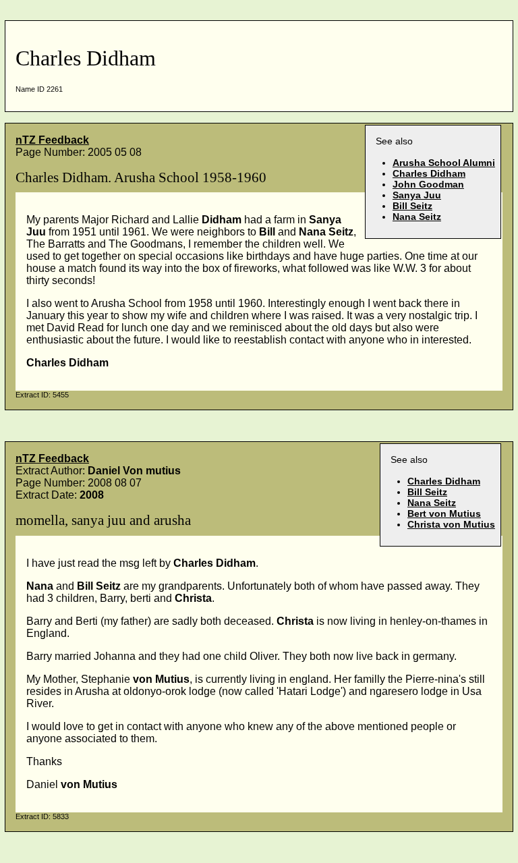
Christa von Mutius (451, 524)
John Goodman (428, 184)
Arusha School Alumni (444, 162)
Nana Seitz (417, 216)
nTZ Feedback (52, 140)
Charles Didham (429, 173)
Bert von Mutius (444, 513)
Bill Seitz (412, 205)
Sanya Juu (417, 195)
